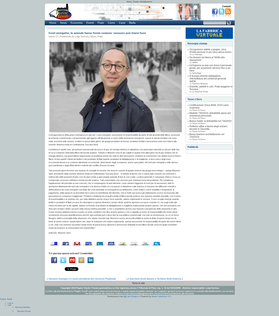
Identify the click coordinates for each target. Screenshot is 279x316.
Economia (77, 22)
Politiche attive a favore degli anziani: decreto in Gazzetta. (208, 127)
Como (111, 22)
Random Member (22, 307)
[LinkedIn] (90, 260)
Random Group (24, 311)
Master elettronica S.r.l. (162, 296)
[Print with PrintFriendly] (122, 242)
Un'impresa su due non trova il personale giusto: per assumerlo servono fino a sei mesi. (210, 68)
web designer (131, 296)
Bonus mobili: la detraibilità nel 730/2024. (210, 121)
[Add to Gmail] (77, 242)
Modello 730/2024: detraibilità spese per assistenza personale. (210, 114)
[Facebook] (54, 260)
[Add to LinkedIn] (100, 242)
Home (52, 22)
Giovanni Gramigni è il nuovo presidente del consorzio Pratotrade (82, 279)
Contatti (226, 6)
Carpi (122, 22)
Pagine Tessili (6, 299)
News (63, 22)
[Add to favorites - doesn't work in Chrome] (81, 260)
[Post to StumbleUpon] (145, 242)
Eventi (90, 22)
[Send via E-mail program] (111, 242)
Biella (132, 22)
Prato (101, 22)
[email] (72, 260)
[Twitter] (63, 260)
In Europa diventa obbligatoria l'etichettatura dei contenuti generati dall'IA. (207, 79)
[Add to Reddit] (134, 242)
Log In (10, 303)
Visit (9, 305)
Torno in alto (138, 283)
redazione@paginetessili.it (141, 293)
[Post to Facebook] (65, 242)
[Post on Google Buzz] (88, 242)
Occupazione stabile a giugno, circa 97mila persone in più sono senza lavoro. (210, 50)
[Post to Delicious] (54, 242)
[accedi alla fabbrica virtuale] (209, 33)
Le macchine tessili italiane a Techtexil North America (153, 279)
